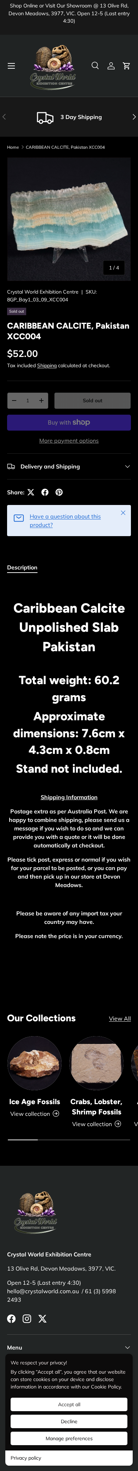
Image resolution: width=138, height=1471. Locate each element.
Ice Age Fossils (34, 1101)
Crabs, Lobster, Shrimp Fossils (96, 1106)
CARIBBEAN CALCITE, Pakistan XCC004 (65, 147)
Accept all (69, 1404)
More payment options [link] (69, 440)
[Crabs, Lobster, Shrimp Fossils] (96, 1063)
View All (120, 1018)
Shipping (47, 365)
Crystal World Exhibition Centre (43, 292)
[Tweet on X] (31, 492)
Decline (69, 1421)
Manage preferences (69, 1438)
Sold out (92, 400)
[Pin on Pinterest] (59, 492)
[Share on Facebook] (45, 492)
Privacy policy (26, 1458)
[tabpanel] (69, 767)
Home (13, 147)
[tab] (22, 567)
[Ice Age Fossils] (34, 1063)
